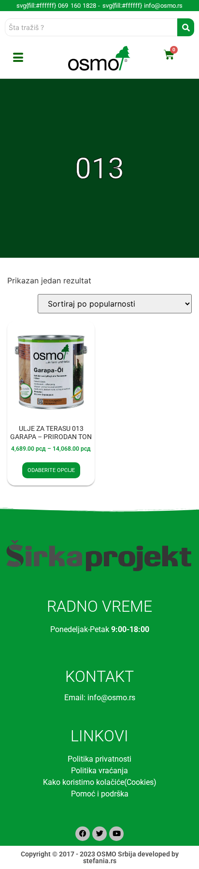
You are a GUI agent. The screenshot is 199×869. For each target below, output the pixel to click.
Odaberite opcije (51, 470)
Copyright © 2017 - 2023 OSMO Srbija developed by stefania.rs (100, 857)
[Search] (185, 27)
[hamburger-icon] (18, 58)
